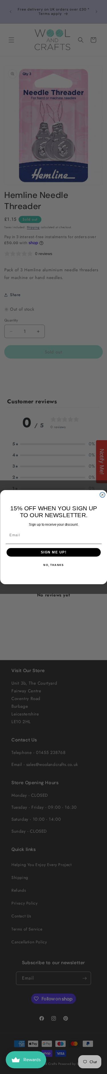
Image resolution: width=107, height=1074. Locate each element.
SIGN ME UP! (53, 552)
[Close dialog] (102, 494)
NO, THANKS (53, 565)
